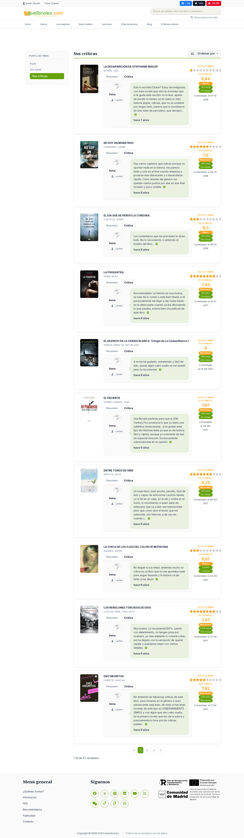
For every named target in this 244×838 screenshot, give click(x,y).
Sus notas (35, 69)
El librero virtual (169, 24)
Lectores (107, 24)
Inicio (28, 24)
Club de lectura (129, 24)
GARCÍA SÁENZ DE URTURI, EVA (121, 344)
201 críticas (205, 360)
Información (30, 797)
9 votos (205, 567)
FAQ (25, 803)
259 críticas (205, 632)
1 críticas (206, 571)
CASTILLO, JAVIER (114, 219)
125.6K (215, 3)
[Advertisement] (122, 40)
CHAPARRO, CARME (114, 146)
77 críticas (205, 91)
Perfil (33, 63)
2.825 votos (205, 628)
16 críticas (205, 296)
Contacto (28, 821)
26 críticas (206, 494)
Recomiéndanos (32, 809)
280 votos (205, 163)
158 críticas (205, 700)
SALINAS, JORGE (113, 550)
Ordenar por (206, 53)
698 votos (205, 413)
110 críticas (206, 239)
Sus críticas (40, 76)
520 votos (205, 236)
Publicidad (29, 815)
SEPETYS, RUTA (112, 474)
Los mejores (63, 24)
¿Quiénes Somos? (33, 791)
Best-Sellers (86, 24)
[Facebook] (95, 794)
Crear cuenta (51, 3)
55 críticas (206, 167)
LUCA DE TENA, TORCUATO (119, 611)
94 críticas (206, 417)
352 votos (205, 87)
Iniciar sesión (33, 3)
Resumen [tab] (112, 76)
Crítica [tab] (128, 76)
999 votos (205, 356)
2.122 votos (206, 697)
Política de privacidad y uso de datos (146, 833)
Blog (149, 24)
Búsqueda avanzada (206, 17)
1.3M (187, 3)
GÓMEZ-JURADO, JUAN (116, 402)
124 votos (205, 491)
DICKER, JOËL (111, 70)
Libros (43, 24)
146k (200, 3)
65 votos (206, 293)
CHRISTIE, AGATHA (114, 680)
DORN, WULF (111, 276)
